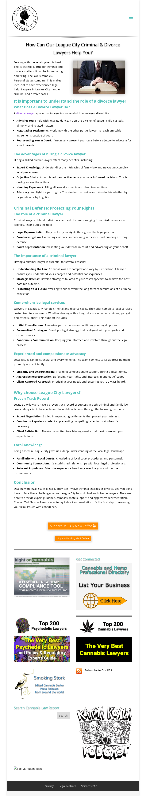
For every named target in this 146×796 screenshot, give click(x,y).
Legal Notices (67, 786)
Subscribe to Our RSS (98, 670)
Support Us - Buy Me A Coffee (71, 526)
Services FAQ (89, 786)
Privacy (49, 786)
